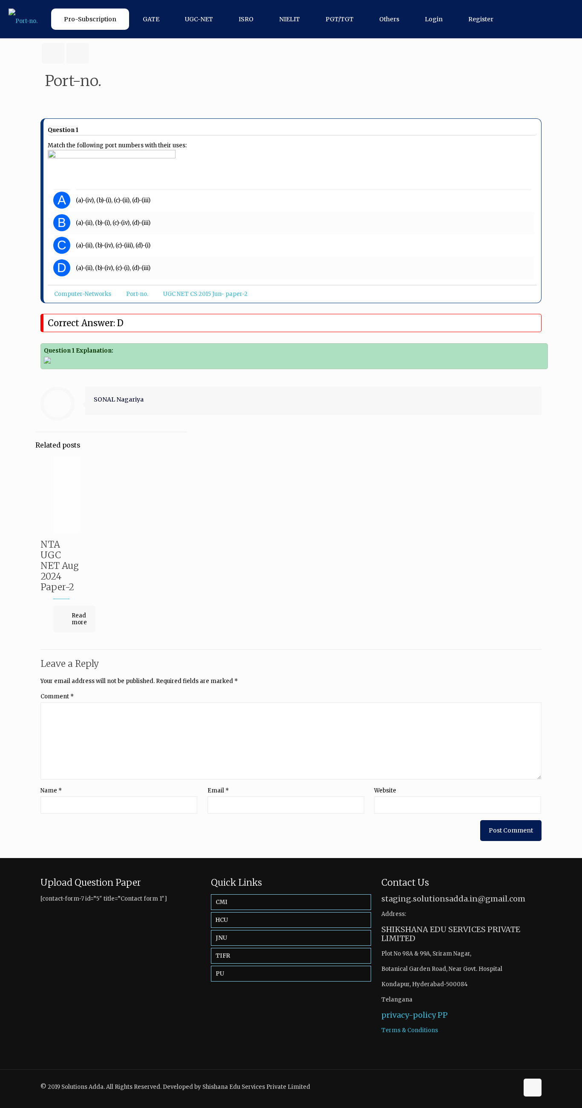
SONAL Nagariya (119, 399)
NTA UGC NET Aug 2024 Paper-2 (59, 566)
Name (51, 790)
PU (220, 973)
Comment (57, 696)
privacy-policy (408, 1015)
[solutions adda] (23, 19)
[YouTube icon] (512, 1086)
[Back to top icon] (533, 1088)
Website (385, 790)
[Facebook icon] (503, 1086)
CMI (222, 902)
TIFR (223, 955)
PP (443, 1015)
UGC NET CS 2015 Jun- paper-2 (205, 294)
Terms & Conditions (409, 1030)
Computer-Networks (82, 294)
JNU (221, 938)
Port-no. (137, 294)
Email (218, 790)
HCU (222, 920)
